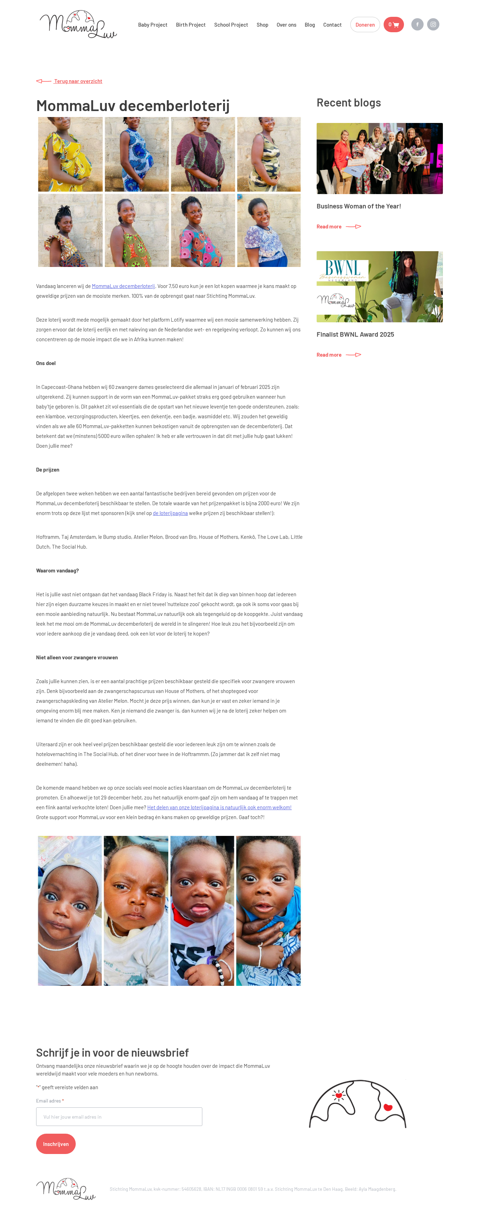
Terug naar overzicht (77, 81)
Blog (310, 24)
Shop (262, 24)
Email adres (50, 1101)
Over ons (286, 24)
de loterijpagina (170, 513)
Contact (332, 24)
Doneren (365, 24)
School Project (231, 24)
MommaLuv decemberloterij (123, 286)
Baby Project (153, 24)
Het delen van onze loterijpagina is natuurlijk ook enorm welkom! (219, 807)
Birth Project (191, 24)
